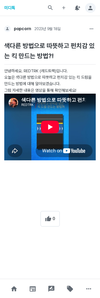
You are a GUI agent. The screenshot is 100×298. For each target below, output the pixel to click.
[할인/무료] (70, 289)
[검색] (50, 8)
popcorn (22, 28)
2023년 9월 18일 (47, 29)
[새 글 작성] (63, 8)
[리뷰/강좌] (51, 289)
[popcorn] (7, 29)
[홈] (14, 289)
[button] (14, 289)
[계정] (90, 8)
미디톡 (9, 7)
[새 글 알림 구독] (77, 8)
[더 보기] (91, 29)
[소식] (32, 289)
